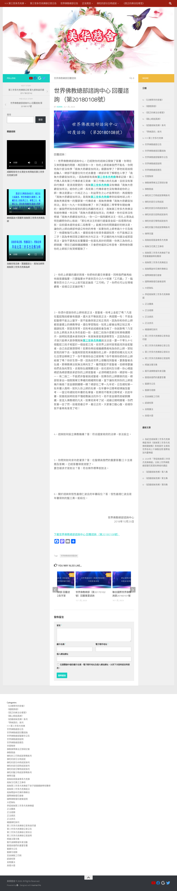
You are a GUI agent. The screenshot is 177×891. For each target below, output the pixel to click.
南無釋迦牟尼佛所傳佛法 (156, 269)
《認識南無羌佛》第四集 (156, 484)
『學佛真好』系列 (153, 131)
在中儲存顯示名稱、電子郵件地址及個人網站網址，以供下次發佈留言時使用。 (93, 666)
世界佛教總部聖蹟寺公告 (156, 157)
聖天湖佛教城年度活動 (155, 371)
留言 (59, 625)
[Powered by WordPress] (17, 885)
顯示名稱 (61, 644)
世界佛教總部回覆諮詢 (65, 78)
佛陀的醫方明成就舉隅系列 (157, 227)
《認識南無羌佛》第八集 (156, 472)
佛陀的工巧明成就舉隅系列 (157, 195)
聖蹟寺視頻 (150, 390)
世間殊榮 (149, 176)
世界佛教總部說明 (153, 163)
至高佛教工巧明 (152, 396)
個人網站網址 (62, 654)
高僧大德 (149, 415)
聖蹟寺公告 (150, 384)
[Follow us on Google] (39, 78)
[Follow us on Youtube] (30, 78)
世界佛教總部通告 (153, 170)
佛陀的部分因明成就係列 (156, 214)
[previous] (55, 590)
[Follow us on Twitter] (44, 78)
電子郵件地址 (102, 644)
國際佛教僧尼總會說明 (155, 281)
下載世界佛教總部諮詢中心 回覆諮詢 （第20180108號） (87, 534)
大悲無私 (149, 288)
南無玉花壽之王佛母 (154, 246)
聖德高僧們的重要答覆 (155, 377)
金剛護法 (149, 409)
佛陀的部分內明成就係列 (156, 208)
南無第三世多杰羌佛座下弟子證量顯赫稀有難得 (28, 785)
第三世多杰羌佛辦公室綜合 (157, 352)
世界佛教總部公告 (69, 3)
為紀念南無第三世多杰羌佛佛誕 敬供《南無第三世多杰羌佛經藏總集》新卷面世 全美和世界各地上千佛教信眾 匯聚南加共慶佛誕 (156, 446)
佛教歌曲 (149, 189)
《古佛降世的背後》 (154, 100)
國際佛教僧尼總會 (153, 275)
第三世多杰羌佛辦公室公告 (43, 3)
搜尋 (9, 114)
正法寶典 (149, 304)
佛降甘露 (149, 233)
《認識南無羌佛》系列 (155, 125)
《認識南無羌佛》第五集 (156, 478)
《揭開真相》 (151, 106)
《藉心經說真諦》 (153, 119)
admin (59, 107)
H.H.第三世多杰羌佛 (14, 3)
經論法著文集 (151, 364)
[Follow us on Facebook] (35, 78)
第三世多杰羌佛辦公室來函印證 (21, 825)
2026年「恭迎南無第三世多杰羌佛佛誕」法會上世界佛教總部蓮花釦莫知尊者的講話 (156, 462)
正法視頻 (149, 310)
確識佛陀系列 (151, 329)
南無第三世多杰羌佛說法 (156, 262)
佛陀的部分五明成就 (107, 3)
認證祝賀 (149, 403)
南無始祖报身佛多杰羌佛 (156, 240)
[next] (133, 590)
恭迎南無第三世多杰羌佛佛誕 (20, 805)
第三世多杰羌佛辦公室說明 (157, 358)
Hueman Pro (36, 885)
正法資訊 (86, 3)
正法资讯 (149, 323)
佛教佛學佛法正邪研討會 (156, 182)
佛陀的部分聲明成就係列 (156, 221)
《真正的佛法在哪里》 (134, 3)
